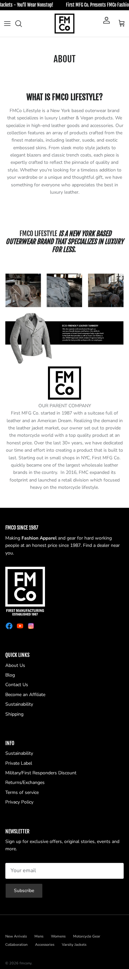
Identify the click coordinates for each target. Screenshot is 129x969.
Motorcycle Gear (86, 936)
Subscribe (24, 890)
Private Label (18, 763)
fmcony (25, 963)
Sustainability (19, 704)
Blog (10, 675)
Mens (38, 936)
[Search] (22, 23)
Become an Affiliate (25, 694)
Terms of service (22, 792)
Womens (58, 936)
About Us (15, 665)
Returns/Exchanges (25, 782)
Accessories (44, 944)
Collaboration (16, 944)
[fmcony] (64, 23)
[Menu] (7, 23)
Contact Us (16, 684)
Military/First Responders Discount (40, 773)
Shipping (14, 714)
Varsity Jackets (74, 944)
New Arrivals (16, 936)
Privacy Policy (19, 802)
